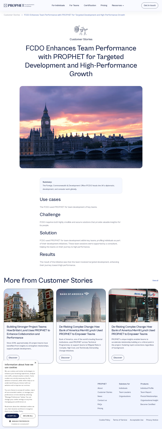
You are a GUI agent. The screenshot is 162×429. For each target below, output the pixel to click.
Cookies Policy (18, 411)
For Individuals (58, 5)
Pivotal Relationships (149, 396)
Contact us (102, 400)
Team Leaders (125, 392)
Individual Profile (147, 388)
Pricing (104, 5)
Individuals (123, 388)
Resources (117, 5)
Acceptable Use (136, 420)
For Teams (74, 5)
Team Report (146, 392)
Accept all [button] (11, 416)
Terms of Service (120, 420)
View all (155, 280)
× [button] (35, 363)
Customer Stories (12, 15)
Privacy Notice (152, 420)
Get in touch (150, 5)
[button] (20, 421)
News (100, 396)
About (100, 388)
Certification (90, 5)
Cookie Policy (104, 420)
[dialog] (20, 393)
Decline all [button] (28, 416)
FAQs (100, 404)
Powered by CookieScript (20, 424)
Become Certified (148, 404)
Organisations (125, 396)
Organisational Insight (149, 400)
